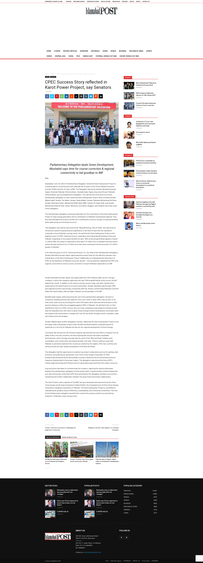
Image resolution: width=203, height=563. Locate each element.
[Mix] (96, 96)
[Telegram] (91, 96)
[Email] (76, 96)
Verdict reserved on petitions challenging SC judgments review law (60, 429)
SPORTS (149, 51)
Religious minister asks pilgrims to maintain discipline (103, 429)
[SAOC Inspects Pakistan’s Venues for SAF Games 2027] (129, 95)
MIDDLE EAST (88, 56)
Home (49, 51)
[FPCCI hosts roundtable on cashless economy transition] (129, 163)
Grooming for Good (143, 132)
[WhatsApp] (62, 96)
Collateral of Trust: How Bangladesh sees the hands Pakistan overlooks (145, 124)
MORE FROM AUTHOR (69, 437)
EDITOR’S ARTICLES (70, 51)
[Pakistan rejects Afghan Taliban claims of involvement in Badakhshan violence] (107, 450)
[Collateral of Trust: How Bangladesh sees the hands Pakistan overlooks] (129, 124)
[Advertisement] (101, 32)
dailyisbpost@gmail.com (92, 552)
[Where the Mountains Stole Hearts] (129, 226)
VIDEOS (49, 56)
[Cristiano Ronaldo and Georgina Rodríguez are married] (129, 215)
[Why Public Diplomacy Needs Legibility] (129, 145)
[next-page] (49, 467)
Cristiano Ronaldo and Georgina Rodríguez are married (144, 215)
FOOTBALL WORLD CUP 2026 (106, 56)
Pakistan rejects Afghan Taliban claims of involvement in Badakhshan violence (107, 461)
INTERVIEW (84, 51)
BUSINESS (122, 51)
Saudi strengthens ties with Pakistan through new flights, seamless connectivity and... (146, 204)
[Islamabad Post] (101, 10)
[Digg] (101, 96)
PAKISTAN (125, 1)
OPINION (68, 1)
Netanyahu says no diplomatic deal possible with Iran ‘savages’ (67, 492)
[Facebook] (47, 96)
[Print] (81, 96)
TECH (78, 56)
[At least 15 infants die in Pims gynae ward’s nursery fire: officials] (81, 450)
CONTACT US (146, 1)
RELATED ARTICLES (53, 437)
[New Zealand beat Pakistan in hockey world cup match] (129, 85)
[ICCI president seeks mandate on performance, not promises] (129, 173)
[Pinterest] (57, 96)
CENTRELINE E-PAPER (93, 1)
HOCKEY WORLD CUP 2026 (129, 56)
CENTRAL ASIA (60, 56)
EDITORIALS (95, 51)
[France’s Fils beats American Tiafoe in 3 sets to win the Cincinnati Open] (129, 106)
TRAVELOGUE (116, 1)
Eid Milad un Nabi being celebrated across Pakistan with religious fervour (56, 461)
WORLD (113, 51)
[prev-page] (46, 467)
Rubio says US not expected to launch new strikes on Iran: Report (67, 503)
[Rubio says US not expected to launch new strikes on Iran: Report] (50, 503)
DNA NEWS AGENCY (79, 1)
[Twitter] (52, 96)
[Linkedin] (66, 96)
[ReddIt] (71, 96)
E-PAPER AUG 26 (62, 511)
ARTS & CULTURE (105, 1)
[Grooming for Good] (129, 135)
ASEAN (105, 51)
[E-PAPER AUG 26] (50, 514)
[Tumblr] (86, 96)
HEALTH (132, 1)
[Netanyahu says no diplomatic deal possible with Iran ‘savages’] (50, 492)
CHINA (70, 56)
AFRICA (138, 1)
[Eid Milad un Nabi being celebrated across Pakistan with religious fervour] (56, 450)
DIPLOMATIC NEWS (136, 51)
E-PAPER (57, 51)
